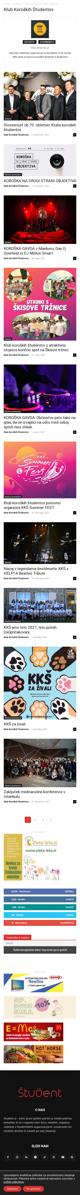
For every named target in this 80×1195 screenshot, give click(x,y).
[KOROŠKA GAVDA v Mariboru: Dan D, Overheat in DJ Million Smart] (40, 219)
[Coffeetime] (40, 1020)
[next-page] (51, 820)
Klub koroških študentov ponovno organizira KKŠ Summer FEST (32, 505)
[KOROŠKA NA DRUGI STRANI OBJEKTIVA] (40, 160)
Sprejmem (12, 1188)
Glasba (8, 242)
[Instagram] (17, 1157)
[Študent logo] (40, 1092)
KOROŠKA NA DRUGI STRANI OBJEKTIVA (40, 181)
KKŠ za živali (14, 724)
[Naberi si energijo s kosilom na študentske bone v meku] (33, 1043)
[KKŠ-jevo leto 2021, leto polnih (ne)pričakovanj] (40, 605)
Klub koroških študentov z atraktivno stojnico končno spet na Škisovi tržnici (36, 347)
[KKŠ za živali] (40, 683)
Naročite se (67, 922)
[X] (53, 1157)
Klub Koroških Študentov (16, 134)
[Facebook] (8, 1157)
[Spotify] (35, 1157)
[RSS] (26, 1157)
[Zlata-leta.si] (32, 879)
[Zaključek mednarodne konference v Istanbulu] (40, 763)
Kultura (8, 118)
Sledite (70, 899)
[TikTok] (44, 1157)
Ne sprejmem (33, 1188)
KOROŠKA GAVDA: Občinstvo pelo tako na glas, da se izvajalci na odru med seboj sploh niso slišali (40, 422)
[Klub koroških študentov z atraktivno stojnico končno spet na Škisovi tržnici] (40, 304)
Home (7, 3)
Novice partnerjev (13, 174)
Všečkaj (69, 891)
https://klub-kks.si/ (40, 47)
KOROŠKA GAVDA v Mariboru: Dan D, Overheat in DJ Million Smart (35, 250)
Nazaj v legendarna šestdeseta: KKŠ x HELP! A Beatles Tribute (36, 571)
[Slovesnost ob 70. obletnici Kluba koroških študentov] (40, 96)
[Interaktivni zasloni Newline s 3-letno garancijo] (33, 994)
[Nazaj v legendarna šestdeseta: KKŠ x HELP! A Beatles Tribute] (40, 543)
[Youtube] (62, 1157)
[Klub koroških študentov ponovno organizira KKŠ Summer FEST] (40, 470)
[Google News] (72, 1157)
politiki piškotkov (14, 1181)
